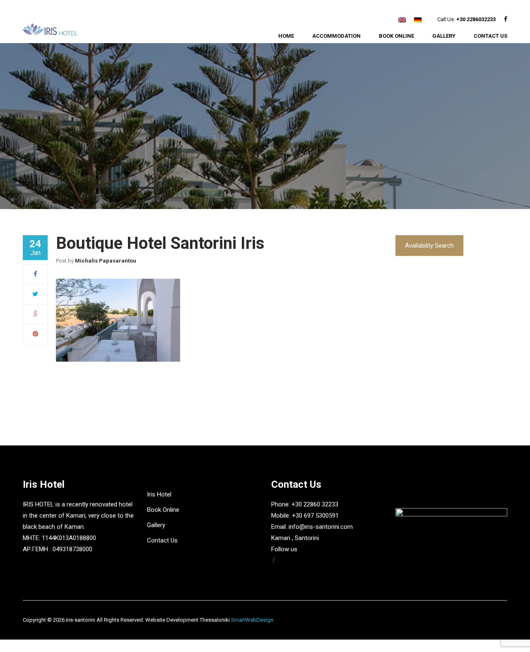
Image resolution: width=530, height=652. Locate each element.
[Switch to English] (402, 20)
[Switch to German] (418, 20)
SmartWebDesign (252, 620)
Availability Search (429, 245)
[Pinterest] (35, 334)
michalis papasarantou (105, 261)
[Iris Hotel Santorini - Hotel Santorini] (51, 29)
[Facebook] (35, 274)
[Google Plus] (35, 314)
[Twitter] (35, 294)
